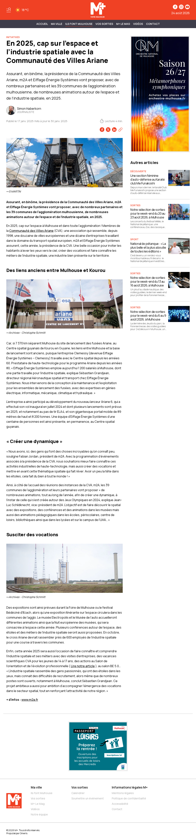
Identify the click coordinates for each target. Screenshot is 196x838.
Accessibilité (120, 804)
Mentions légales (123, 793)
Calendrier (78, 793)
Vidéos (138, 24)
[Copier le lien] (120, 129)
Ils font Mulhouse (41, 793)
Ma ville (36, 787)
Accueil (42, 24)
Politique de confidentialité (129, 798)
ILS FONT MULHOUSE (78, 24)
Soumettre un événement (87, 798)
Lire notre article (83, 666)
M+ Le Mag (123, 24)
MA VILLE (56, 24)
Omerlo (23, 833)
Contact (153, 24)
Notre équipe (39, 814)
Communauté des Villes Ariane (31, 231)
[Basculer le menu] (8, 10)
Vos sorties (104, 24)
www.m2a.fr (29, 700)
